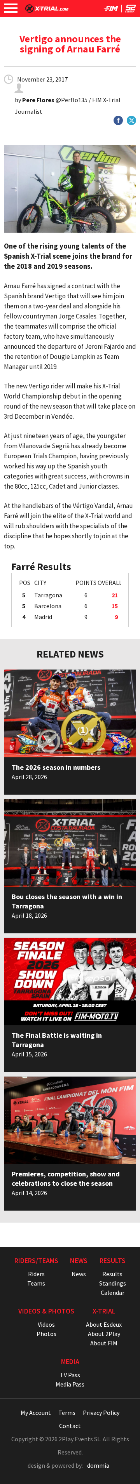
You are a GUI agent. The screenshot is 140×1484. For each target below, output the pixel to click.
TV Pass (70, 1375)
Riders (36, 1274)
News (79, 1274)
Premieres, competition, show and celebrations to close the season (66, 1178)
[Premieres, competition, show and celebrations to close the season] (70, 1120)
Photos (46, 1334)
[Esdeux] (130, 10)
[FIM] (110, 10)
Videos (46, 1324)
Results (112, 1274)
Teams (36, 1283)
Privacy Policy (101, 1412)
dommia (98, 1465)
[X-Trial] (46, 10)
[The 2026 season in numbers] (70, 713)
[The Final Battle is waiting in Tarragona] (70, 981)
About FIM (103, 1343)
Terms (66, 1412)
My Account (36, 1412)
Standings (112, 1283)
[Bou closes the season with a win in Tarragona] (70, 843)
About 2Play (104, 1334)
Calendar (112, 1292)
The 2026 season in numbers (56, 767)
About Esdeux (104, 1324)
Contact (70, 1426)
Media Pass (70, 1384)
